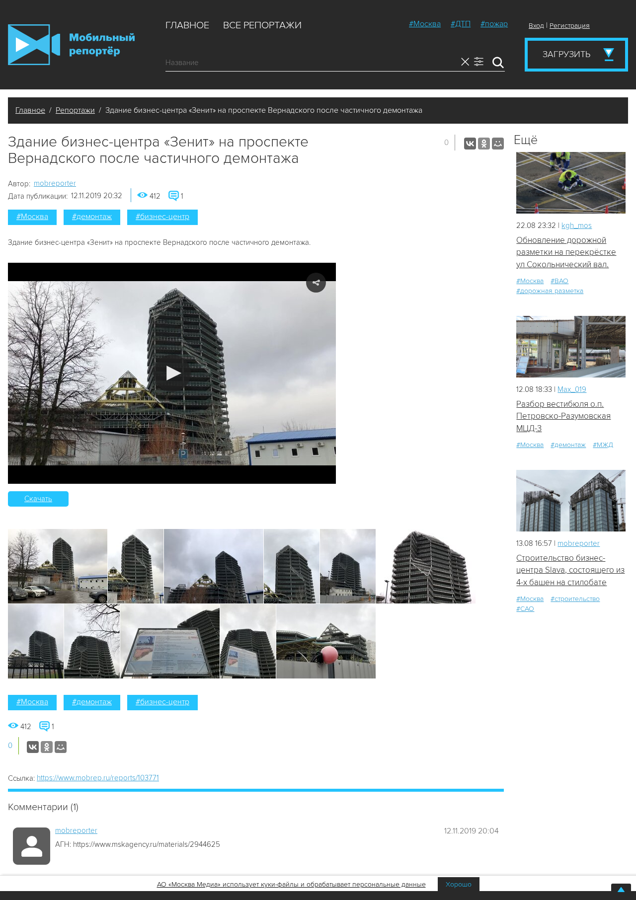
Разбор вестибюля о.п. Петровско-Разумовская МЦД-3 (563, 416)
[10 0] (571, 182)
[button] (172, 373)
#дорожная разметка (549, 291)
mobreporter (55, 183)
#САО (525, 608)
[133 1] (571, 500)
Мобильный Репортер (71, 44)
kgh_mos (576, 225)
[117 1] (571, 346)
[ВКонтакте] (470, 144)
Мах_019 (571, 389)
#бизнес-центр (162, 217)
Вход (536, 25)
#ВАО (559, 281)
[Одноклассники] (484, 144)
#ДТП (461, 24)
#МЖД (603, 445)
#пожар (494, 24)
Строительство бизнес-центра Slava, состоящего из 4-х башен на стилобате (570, 570)
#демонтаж (92, 217)
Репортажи (75, 110)
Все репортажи (262, 25)
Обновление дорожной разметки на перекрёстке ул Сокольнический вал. (566, 252)
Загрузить (566, 54)
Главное (187, 25)
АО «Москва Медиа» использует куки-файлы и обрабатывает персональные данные (291, 884)
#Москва (425, 24)
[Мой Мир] (498, 144)
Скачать (38, 498)
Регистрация (570, 25)
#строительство (575, 599)
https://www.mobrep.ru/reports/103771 (98, 777)
